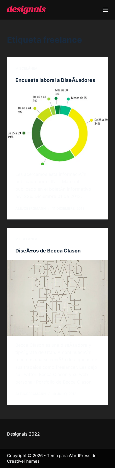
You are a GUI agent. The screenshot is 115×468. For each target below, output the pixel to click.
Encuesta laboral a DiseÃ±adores (55, 80)
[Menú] (105, 9)
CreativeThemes (23, 461)
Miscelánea (26, 68)
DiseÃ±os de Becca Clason (48, 251)
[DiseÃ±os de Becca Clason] (57, 298)
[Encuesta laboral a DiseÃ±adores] (57, 127)
